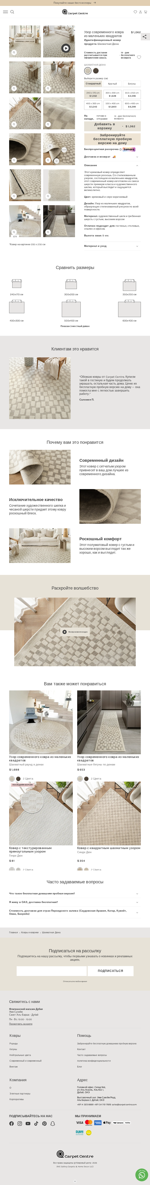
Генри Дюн (15, 855)
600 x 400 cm (132, 105)
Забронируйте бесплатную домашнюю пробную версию (106, 1043)
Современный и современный (26, 1061)
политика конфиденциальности (94, 1061)
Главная (13, 932)
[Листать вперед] (70, 114)
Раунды (14, 1043)
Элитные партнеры (20, 1093)
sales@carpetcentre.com (124, 1104)
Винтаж (14, 1066)
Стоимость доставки (95, 52)
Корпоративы (17, 1099)
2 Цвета (28, 778)
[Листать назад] (14, 114)
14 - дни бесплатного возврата (128, 55)
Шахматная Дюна (51, 932)
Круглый (112, 84)
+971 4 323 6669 (85, 1104)
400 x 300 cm (93, 105)
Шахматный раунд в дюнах (26, 764)
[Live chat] (141, 1174)
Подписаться (110, 971)
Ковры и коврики (30, 932)
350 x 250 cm (132, 94)
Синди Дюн (84, 852)
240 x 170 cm (93, 94)
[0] (135, 11)
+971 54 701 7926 (102, 1104)
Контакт (81, 1049)
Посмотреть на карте (20, 1024)
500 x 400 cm (112, 105)
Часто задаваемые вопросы (92, 1055)
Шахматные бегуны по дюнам (96, 764)
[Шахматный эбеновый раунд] (18, 779)
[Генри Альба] (18, 870)
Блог (79, 1066)
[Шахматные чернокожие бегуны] (86, 779)
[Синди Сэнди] (86, 870)
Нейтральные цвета (20, 1055)
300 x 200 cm (112, 94)
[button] (145, 11)
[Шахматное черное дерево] (96, 71)
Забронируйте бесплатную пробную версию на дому (112, 139)
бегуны (132, 84)
